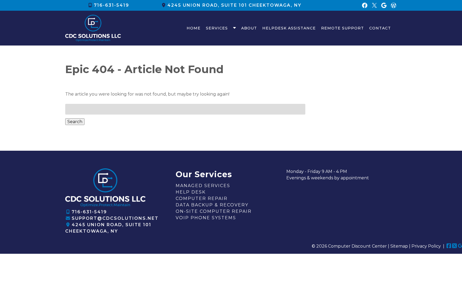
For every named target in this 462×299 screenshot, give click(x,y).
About (249, 28)
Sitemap (399, 246)
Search (74, 121)
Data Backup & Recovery (212, 204)
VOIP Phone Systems (206, 217)
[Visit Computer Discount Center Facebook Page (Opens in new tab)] (448, 246)
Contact (380, 28)
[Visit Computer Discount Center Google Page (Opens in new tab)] (460, 246)
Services (217, 28)
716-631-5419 (111, 5)
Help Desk (191, 192)
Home (194, 28)
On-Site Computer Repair (214, 211)
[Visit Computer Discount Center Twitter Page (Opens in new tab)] (454, 246)
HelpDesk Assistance (289, 28)
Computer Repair (202, 198)
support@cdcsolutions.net (115, 218)
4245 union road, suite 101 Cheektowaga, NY (234, 5)
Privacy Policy (426, 246)
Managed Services (203, 185)
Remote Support (342, 28)
